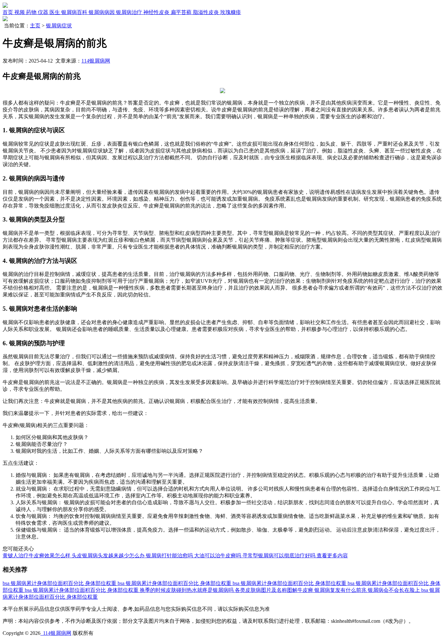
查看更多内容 (332, 555)
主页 (35, 25)
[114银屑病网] (5, 6)
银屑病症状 (59, 25)
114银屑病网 (95, 61)
